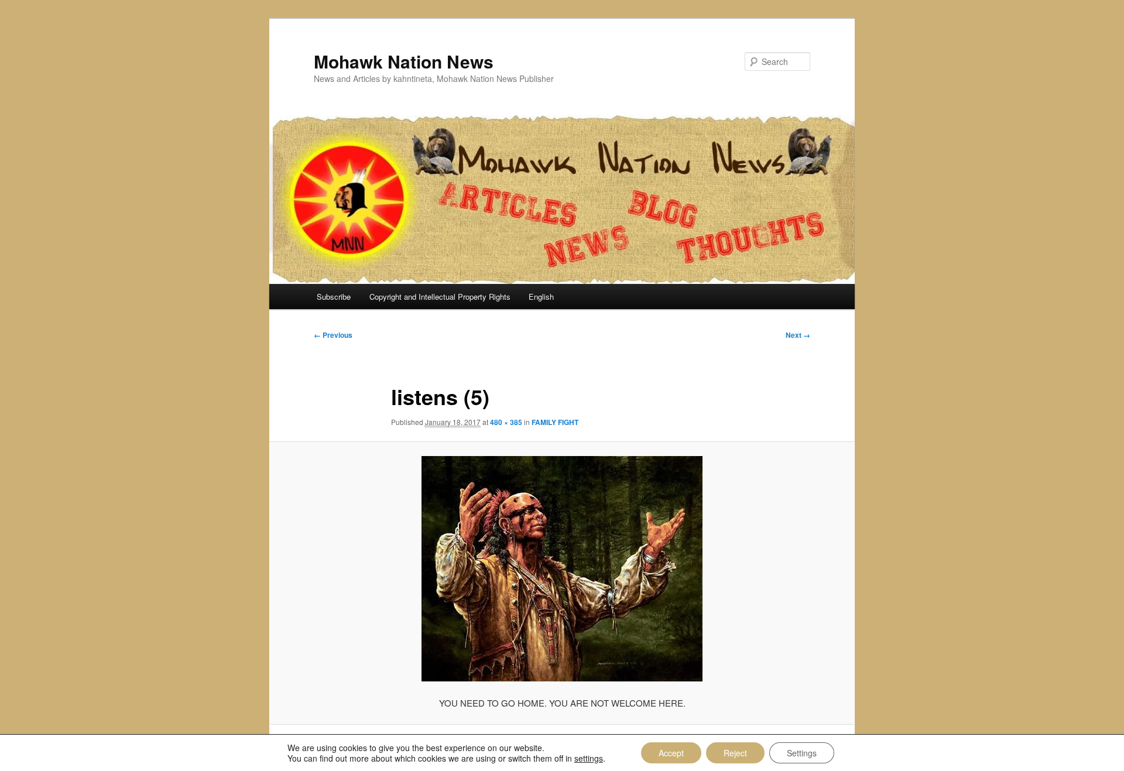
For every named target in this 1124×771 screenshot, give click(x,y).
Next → (798, 335)
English (541, 296)
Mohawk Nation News (404, 61)
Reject (735, 753)
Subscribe (334, 296)
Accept (671, 753)
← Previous (333, 335)
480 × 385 (506, 422)
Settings (802, 753)
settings (588, 758)
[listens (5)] (562, 568)
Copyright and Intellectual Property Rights (439, 296)
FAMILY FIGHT (555, 422)
